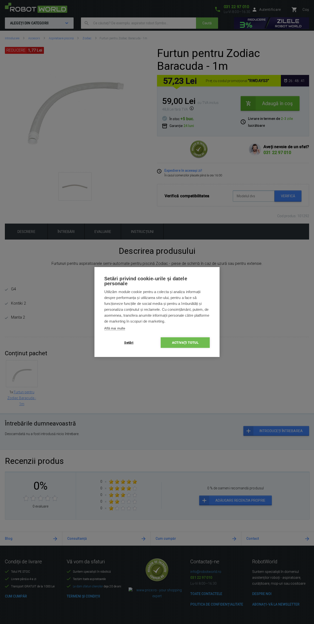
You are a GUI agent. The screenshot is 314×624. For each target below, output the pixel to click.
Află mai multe (114, 328)
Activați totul (185, 342)
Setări (128, 342)
